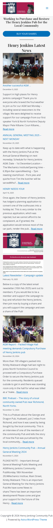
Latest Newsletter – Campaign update (23, 275)
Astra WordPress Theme (34, 519)
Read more (8, 129)
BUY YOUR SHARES (27, 33)
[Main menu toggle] (47, 8)
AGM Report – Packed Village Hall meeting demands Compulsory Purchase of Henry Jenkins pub (24, 348)
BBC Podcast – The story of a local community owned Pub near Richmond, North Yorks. (23, 402)
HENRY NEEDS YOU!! (13, 188)
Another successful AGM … (17, 85)
